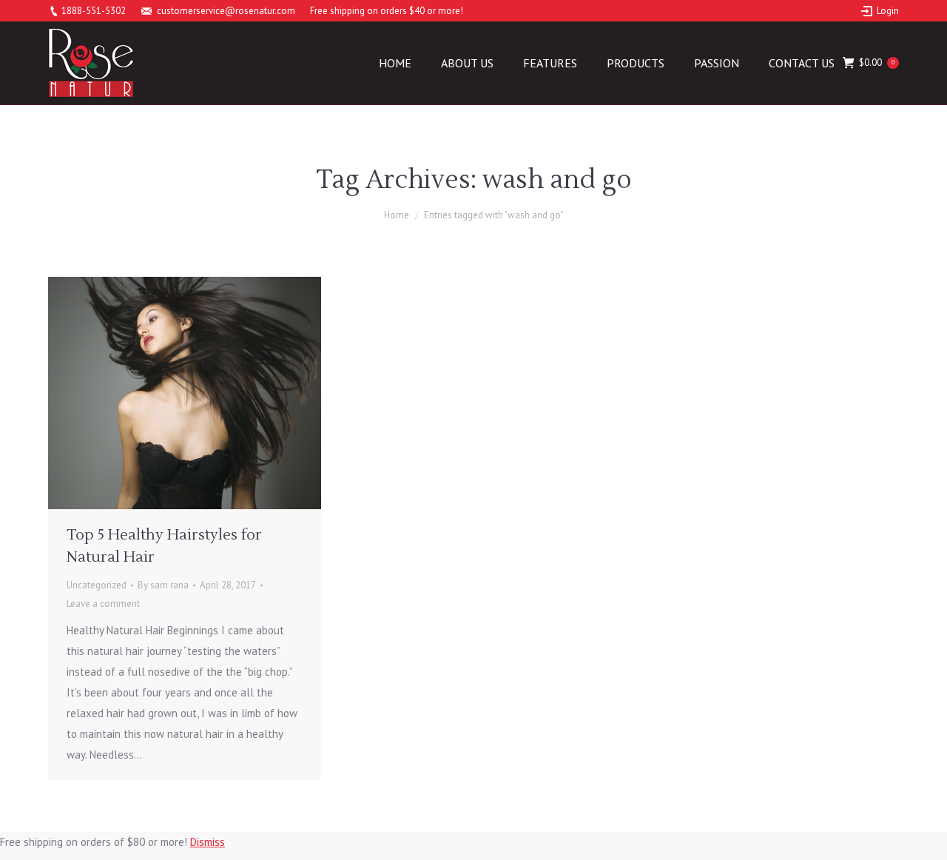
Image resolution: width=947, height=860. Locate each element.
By (163, 585)
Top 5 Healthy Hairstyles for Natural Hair (164, 546)
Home (396, 215)
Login (888, 10)
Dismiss (207, 842)
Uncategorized (97, 585)
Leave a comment (103, 603)
